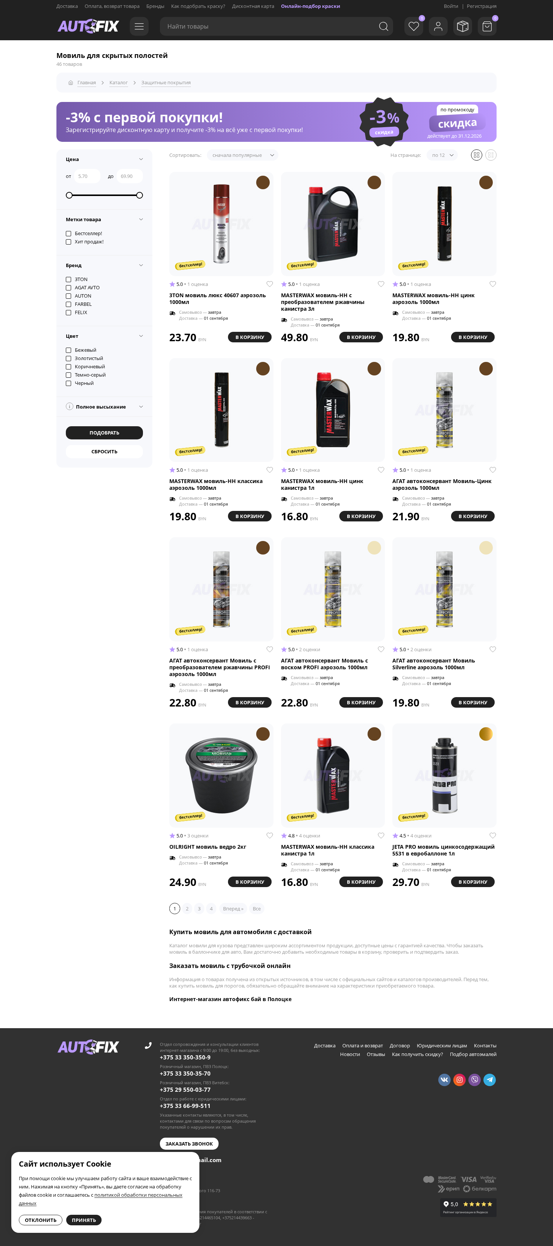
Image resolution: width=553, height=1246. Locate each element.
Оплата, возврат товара (112, 6)
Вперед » (233, 908)
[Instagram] (459, 1080)
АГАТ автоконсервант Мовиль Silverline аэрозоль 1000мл (433, 664)
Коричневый (90, 366)
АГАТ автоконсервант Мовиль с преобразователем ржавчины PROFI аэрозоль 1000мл (219, 667)
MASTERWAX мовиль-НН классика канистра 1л (327, 850)
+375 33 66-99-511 (185, 1105)
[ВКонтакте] (444, 1080)
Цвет (72, 336)
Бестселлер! (88, 233)
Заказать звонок (189, 1143)
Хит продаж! (89, 241)
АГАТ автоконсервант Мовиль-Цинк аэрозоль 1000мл (442, 484)
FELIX (81, 312)
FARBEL (83, 304)
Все (257, 908)
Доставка (67, 6)
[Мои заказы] (462, 26)
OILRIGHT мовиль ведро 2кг (207, 846)
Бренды (155, 6)
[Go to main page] (88, 26)
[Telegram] (489, 1080)
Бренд (74, 265)
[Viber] (474, 1080)
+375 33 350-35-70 (185, 1073)
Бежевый (85, 349)
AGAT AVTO (87, 287)
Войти (451, 6)
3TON (81, 279)
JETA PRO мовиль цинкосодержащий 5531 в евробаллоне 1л (443, 850)
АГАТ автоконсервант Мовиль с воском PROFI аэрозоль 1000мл (324, 664)
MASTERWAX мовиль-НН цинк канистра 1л (322, 484)
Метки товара (83, 219)
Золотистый (89, 358)
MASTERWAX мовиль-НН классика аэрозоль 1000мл (216, 484)
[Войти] (438, 26)
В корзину (249, 337)
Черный (84, 383)
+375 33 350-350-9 (185, 1057)
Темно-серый (90, 374)
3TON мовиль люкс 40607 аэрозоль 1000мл (217, 298)
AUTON (83, 295)
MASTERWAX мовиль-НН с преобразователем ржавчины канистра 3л (323, 302)
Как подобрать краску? (198, 6)
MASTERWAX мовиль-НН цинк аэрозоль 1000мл (433, 298)
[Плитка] (476, 155)
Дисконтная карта (253, 6)
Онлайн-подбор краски (310, 6)
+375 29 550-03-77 (185, 1089)
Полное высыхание (97, 406)
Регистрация (482, 6)
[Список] (491, 155)
